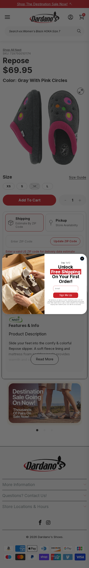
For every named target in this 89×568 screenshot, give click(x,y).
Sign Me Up (66, 295)
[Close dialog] (82, 259)
